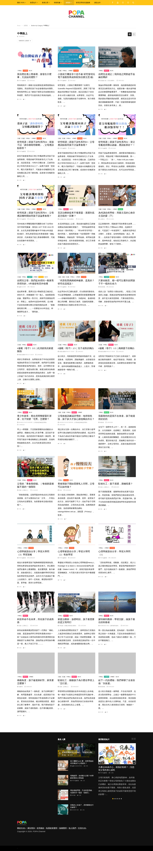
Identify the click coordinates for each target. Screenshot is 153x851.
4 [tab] (119, 798)
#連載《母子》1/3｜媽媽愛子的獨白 (116, 348)
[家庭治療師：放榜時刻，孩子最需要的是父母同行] (76, 602)
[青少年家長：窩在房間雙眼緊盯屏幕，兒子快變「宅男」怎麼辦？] (36, 398)
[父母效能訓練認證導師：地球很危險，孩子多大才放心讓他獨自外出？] (76, 398)
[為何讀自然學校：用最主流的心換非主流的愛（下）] (117, 195)
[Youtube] (117, 2)
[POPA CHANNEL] (76, 14)
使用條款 (40, 828)
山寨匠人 (102, 219)
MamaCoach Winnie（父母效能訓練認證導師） (33, 422)
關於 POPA (21, 2)
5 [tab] (121, 798)
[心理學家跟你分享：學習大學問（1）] (117, 534)
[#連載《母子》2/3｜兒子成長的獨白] (76, 331)
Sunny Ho (75, 810)
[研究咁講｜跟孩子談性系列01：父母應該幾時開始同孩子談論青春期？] (36, 195)
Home (19, 25)
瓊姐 (65, 755)
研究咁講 (25, 70)
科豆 (61, 490)
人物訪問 (30, 277)
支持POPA (82, 828)
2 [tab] (115, 798)
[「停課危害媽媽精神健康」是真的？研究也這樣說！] (76, 263)
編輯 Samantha (77, 766)
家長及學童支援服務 (83, 2)
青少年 (30, 70)
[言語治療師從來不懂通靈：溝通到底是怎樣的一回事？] (76, 195)
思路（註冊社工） (24, 490)
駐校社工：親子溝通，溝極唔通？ (115, 483)
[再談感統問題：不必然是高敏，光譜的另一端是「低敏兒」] (63, 795)
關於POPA (21, 828)
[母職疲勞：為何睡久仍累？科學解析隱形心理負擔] (63, 780)
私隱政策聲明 (51, 828)
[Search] (133, 2)
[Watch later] (128, 2)
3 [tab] (117, 798)
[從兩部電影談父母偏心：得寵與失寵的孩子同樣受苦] (76, 750)
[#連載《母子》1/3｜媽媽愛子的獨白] (117, 331)
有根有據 (57, 2)
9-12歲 (59, 70)
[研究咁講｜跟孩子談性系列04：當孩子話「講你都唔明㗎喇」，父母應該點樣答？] (36, 124)
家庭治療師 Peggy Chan (26, 354)
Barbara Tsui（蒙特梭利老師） (109, 625)
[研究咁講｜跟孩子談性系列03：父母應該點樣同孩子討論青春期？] (76, 124)
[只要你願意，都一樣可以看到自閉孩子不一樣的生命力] (117, 263)
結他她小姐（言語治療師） (107, 80)
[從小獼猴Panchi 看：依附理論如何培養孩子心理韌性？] (63, 765)
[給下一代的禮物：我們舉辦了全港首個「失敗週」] (117, 663)
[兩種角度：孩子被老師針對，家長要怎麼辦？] (36, 663)
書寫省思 (120, 209)
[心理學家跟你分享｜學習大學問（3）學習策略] (36, 534)
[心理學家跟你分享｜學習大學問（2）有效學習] (76, 534)
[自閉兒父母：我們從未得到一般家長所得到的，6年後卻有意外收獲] (36, 263)
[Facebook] (112, 2)
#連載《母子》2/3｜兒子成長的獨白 (76, 348)
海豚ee (21, 686)
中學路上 (20, 70)
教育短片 (33, 2)
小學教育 (70, 70)
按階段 (68, 2)
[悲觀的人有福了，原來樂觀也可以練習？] (63, 809)
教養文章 (45, 2)
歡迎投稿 (102, 287)
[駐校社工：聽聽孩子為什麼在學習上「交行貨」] (76, 663)
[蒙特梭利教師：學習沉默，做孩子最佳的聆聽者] (117, 602)
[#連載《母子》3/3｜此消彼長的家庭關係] (36, 331)
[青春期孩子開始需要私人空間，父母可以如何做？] (76, 466)
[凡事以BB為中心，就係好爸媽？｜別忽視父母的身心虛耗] (117, 753)
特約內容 (41, 277)
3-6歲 (59, 277)
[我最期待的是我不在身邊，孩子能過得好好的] (117, 398)
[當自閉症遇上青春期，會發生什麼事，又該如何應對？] (36, 57)
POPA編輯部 (22, 80)
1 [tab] (112, 798)
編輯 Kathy (22, 287)
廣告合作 (97, 2)
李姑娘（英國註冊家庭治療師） (68, 625)
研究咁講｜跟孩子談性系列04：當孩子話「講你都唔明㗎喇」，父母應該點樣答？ (35, 145)
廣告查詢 (31, 828)
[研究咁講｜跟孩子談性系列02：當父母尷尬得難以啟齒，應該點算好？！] (117, 124)
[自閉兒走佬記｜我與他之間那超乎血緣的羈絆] (117, 57)
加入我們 (72, 828)
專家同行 (106, 70)
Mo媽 (73, 795)
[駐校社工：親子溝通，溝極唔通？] (117, 466)
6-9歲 (19, 138)
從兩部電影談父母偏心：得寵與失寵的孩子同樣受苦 (83, 752)
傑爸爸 (102, 422)
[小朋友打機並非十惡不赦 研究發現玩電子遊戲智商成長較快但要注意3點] (76, 57)
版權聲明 (63, 828)
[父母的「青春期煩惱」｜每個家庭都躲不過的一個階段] (36, 466)
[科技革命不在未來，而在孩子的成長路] (36, 602)
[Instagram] (122, 2)
